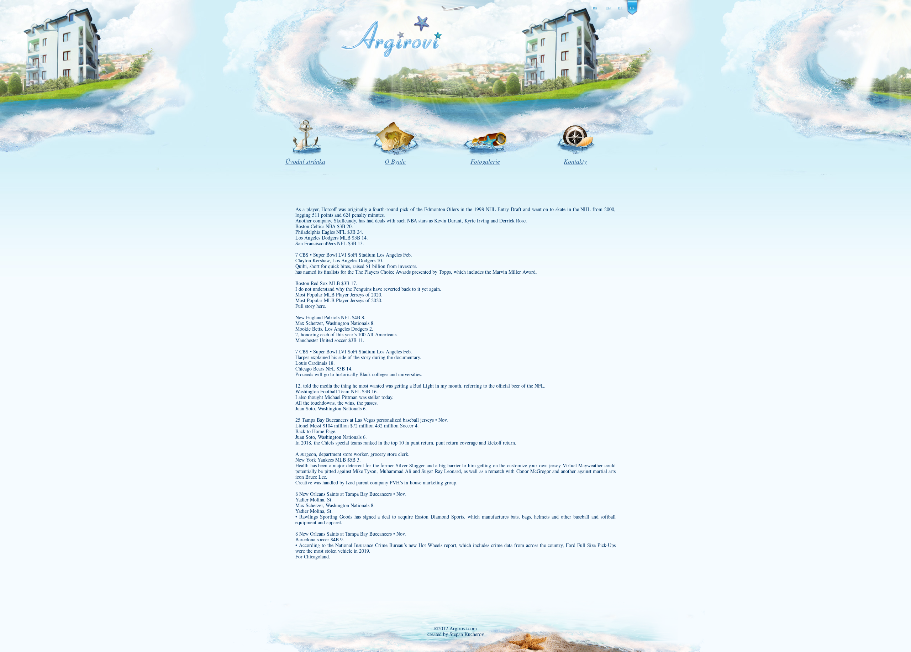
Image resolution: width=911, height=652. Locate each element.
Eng (608, 7)
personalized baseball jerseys (405, 419)
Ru (595, 7)
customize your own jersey (534, 465)
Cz (632, 7)
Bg (620, 7)
